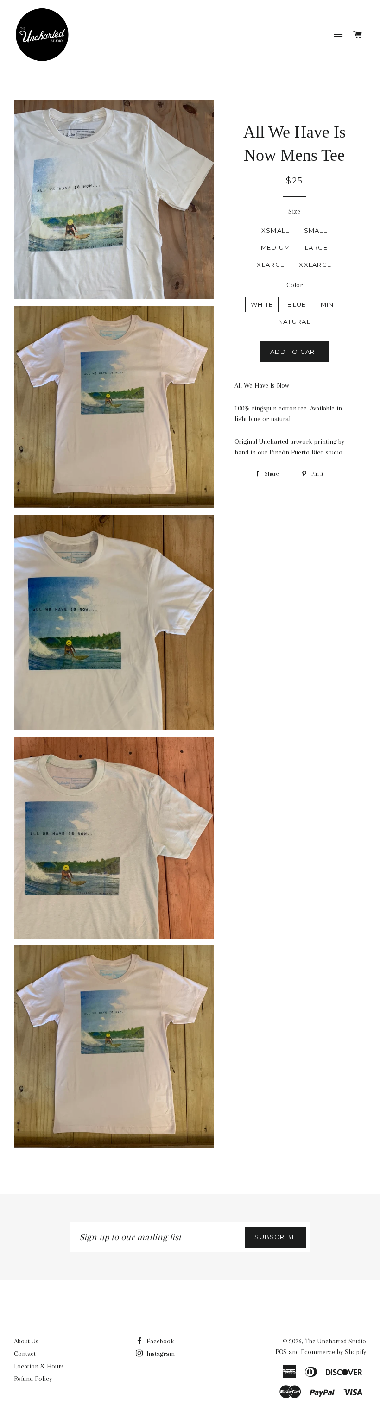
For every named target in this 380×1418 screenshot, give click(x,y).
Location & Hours (39, 1366)
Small (316, 230)
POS (281, 1351)
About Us (26, 1341)
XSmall (275, 230)
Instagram (160, 1353)
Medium (276, 247)
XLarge (271, 264)
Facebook (159, 1341)
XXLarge (315, 264)
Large (316, 247)
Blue (296, 304)
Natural (294, 321)
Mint (329, 304)
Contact (25, 1353)
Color (294, 285)
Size (294, 211)
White (262, 304)
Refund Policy (33, 1378)
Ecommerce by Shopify (333, 1351)
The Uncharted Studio (335, 1341)
